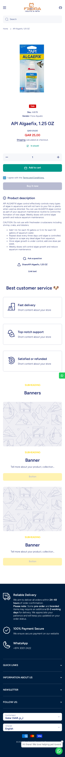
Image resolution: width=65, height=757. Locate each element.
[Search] (5, 19)
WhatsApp (20, 643)
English (9, 728)
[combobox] (32, 19)
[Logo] (32, 7)
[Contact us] (59, 751)
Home (5, 29)
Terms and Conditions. (33, 177)
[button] (60, 7)
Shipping (21, 140)
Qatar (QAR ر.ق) (14, 718)
